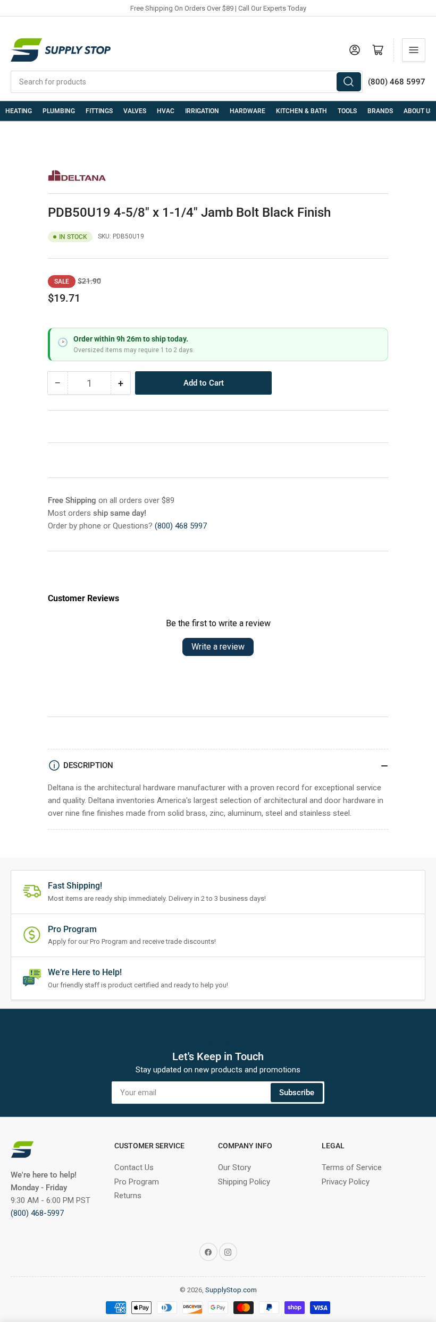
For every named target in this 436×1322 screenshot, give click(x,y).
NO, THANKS (114, 767)
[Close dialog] (412, 542)
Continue (114, 728)
